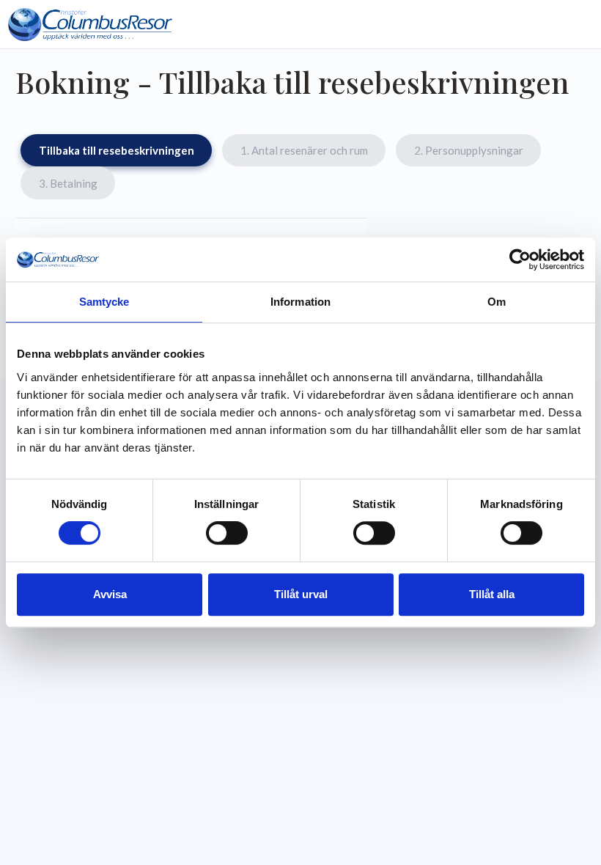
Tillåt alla (492, 594)
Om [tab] (496, 301)
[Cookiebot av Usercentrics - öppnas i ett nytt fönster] (520, 259)
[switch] (227, 533)
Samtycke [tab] (104, 301)
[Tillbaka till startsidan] (90, 24)
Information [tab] (300, 301)
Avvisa (110, 594)
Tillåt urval (301, 594)
